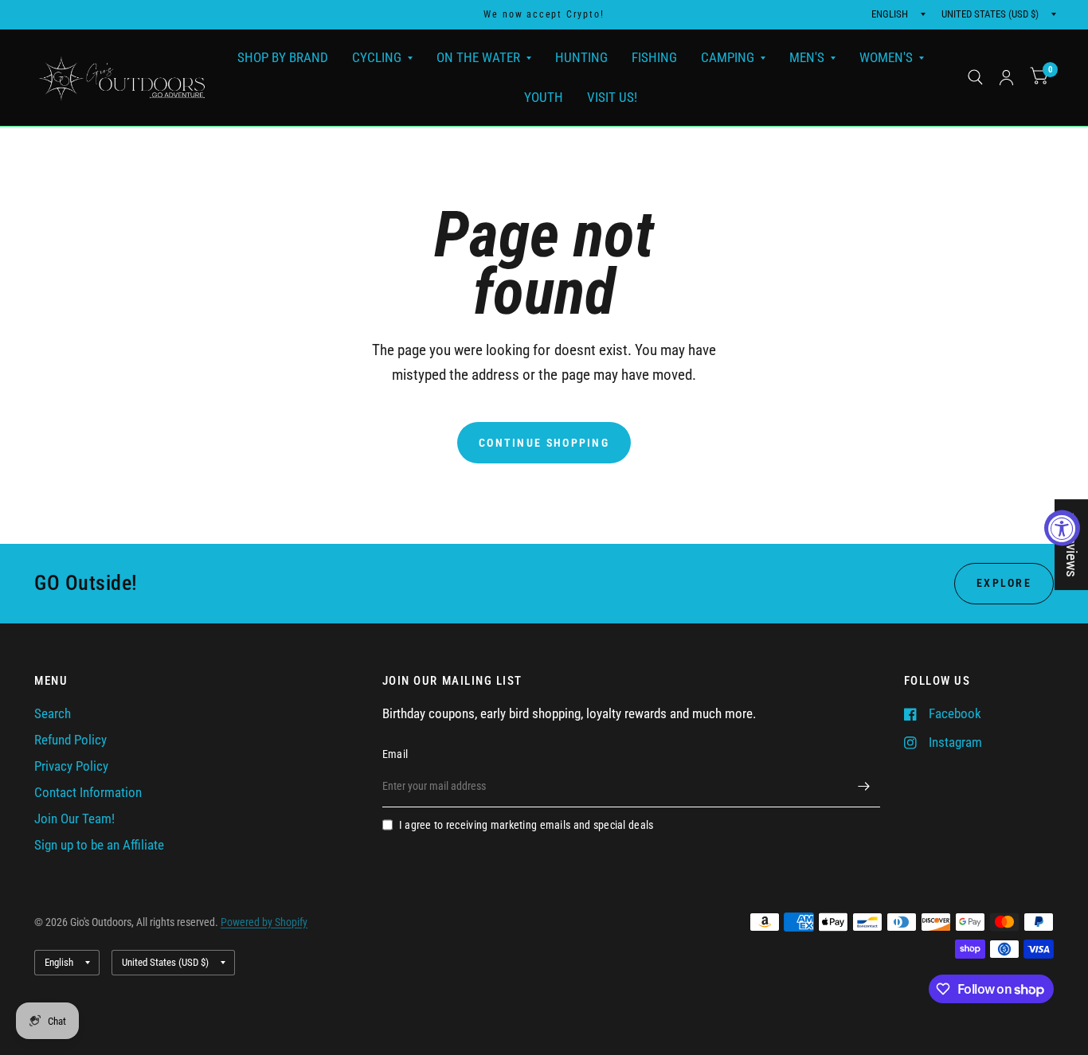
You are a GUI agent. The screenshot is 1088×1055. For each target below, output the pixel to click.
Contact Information (88, 792)
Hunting (581, 57)
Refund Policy (70, 740)
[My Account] (1006, 77)
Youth (543, 96)
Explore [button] (1003, 582)
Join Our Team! (74, 818)
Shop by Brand (282, 57)
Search (52, 713)
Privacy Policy (71, 766)
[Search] (975, 77)
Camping (727, 57)
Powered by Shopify (264, 922)
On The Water (478, 57)
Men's (806, 57)
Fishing (654, 57)
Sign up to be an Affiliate (99, 845)
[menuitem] (282, 57)
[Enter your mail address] (864, 786)
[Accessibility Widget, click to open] (1062, 527)
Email (395, 754)
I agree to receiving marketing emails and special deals (526, 825)
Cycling (376, 57)
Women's (886, 57)
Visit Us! (612, 96)
